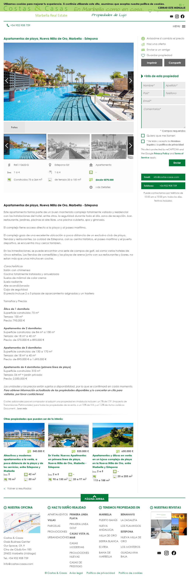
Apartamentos (58, 514)
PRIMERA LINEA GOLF (79, 526)
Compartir (175, 62)
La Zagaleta (129, 520)
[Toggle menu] (174, 26)
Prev (7, 80)
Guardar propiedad (159, 55)
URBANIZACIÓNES (58, 537)
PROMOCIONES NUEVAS (79, 554)
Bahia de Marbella (105, 554)
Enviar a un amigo (158, 49)
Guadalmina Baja (129, 554)
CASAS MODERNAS (77, 545)
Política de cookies (130, 573)
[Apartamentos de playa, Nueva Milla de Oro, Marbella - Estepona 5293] (69, 81)
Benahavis (128, 514)
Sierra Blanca (108, 541)
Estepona (127, 531)
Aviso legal (76, 573)
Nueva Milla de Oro (131, 539)
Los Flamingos (131, 526)
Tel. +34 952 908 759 (16, 558)
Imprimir (152, 62)
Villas (52, 520)
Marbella (105, 514)
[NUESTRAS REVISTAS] (166, 529)
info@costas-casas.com (18, 564)
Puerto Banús (108, 520)
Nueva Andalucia (106, 527)
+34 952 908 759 (20, 25)
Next (131, 80)
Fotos (14, 127)
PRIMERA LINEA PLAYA (79, 516)
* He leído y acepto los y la (165, 142)
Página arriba (94, 498)
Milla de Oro (108, 535)
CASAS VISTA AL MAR (79, 535)
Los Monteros (130, 547)
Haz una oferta (156, 44)
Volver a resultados (18, 488)
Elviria (103, 547)
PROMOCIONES (57, 531)
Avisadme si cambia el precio (165, 38)
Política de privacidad (101, 573)
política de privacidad (171, 144)
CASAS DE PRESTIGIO (76, 564)
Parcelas (54, 526)
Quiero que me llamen (161, 135)
